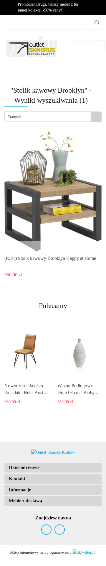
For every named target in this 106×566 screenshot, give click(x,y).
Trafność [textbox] (14, 116)
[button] (53, 468)
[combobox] (53, 116)
